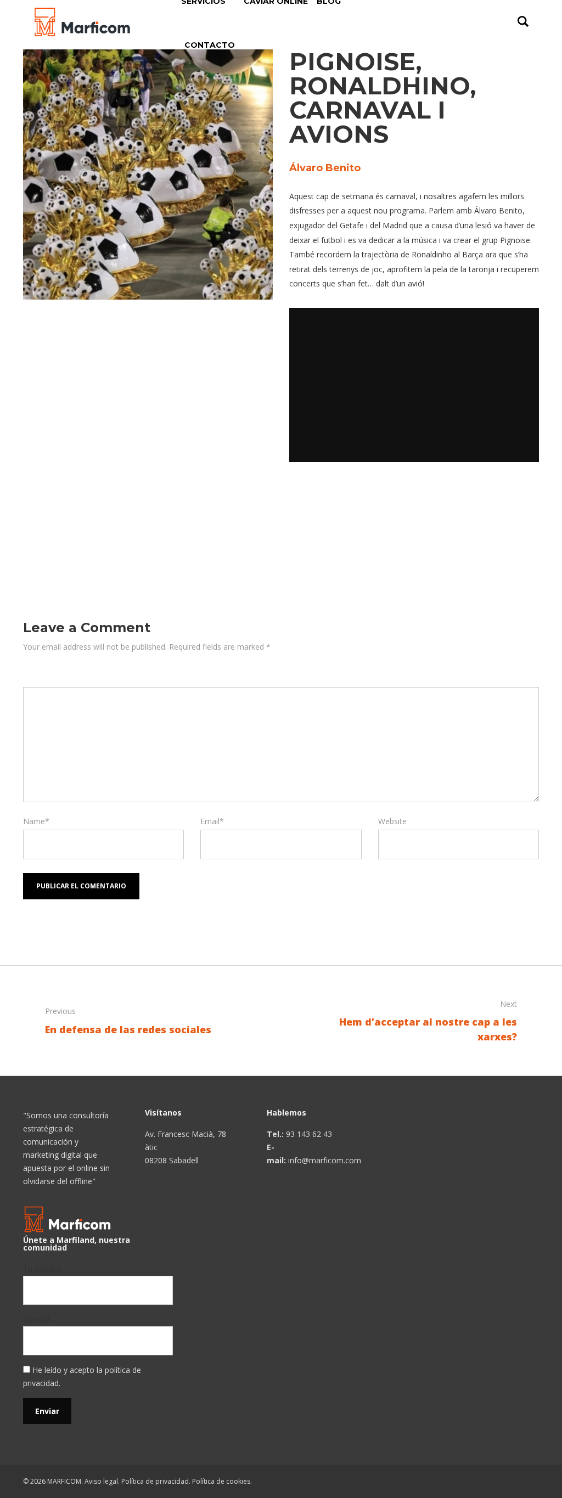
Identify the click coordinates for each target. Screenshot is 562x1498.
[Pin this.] (371, 499)
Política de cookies (221, 1481)
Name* (36, 821)
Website (392, 821)
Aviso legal (101, 1481)
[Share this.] (305, 499)
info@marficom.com (324, 1160)
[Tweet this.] (338, 499)
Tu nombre (43, 1269)
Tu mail (36, 1319)
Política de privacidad (155, 1481)
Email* (212, 821)
